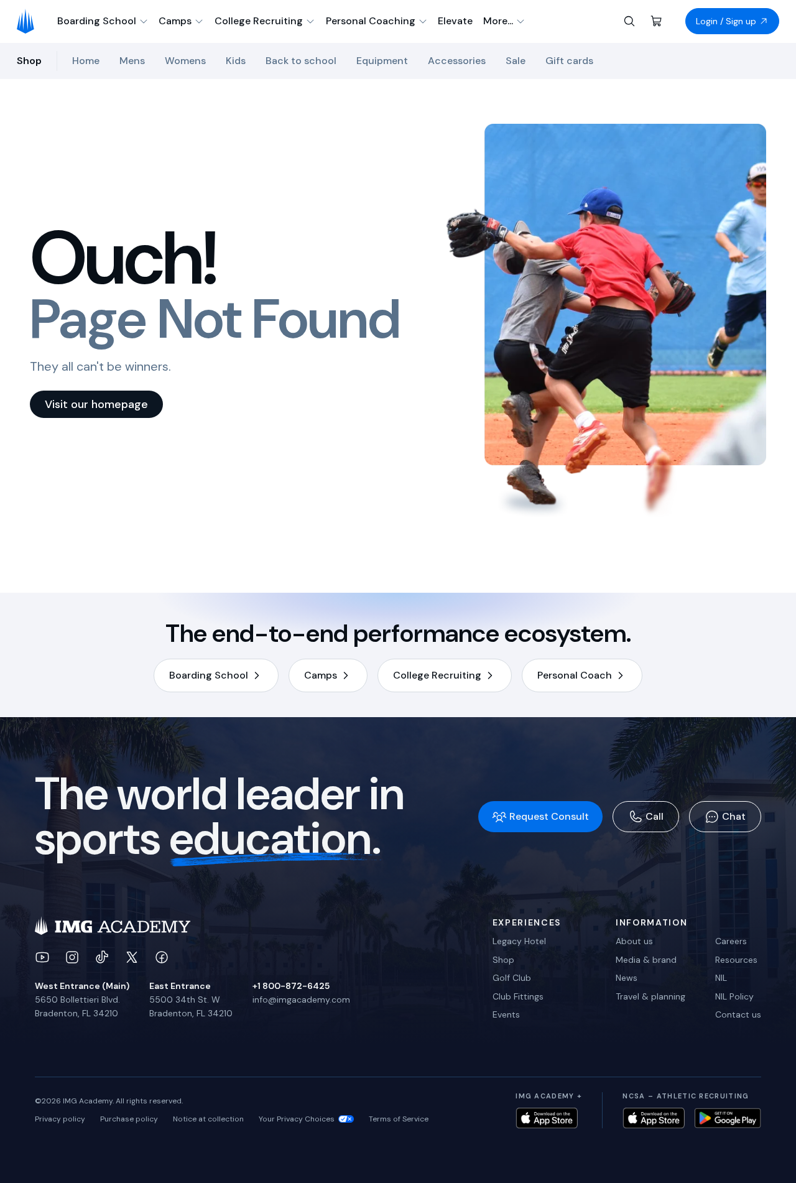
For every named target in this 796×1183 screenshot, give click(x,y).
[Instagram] (72, 957)
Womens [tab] (185, 60)
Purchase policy (129, 1119)
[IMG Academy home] (29, 21)
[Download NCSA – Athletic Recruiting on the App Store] (653, 1118)
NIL (721, 977)
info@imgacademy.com (301, 999)
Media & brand (646, 959)
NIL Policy (734, 996)
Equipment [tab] (382, 60)
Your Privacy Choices (297, 1119)
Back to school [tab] (301, 60)
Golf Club (512, 977)
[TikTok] (102, 957)
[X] (131, 957)
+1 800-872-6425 (291, 985)
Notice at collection (208, 1119)
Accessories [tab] (457, 60)
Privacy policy (60, 1119)
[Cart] (656, 21)
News (626, 977)
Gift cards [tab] (569, 60)
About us (634, 941)
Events (506, 1014)
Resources (736, 959)
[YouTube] (42, 957)
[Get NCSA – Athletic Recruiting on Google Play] (728, 1118)
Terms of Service (398, 1119)
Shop (503, 959)
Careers (731, 941)
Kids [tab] (236, 60)
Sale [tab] (515, 60)
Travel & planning (650, 996)
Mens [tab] (132, 60)
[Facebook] (161, 957)
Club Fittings (518, 996)
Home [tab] (86, 60)
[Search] (629, 21)
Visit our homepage (96, 404)
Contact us (738, 1014)
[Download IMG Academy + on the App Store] (547, 1118)
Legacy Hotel (519, 941)
